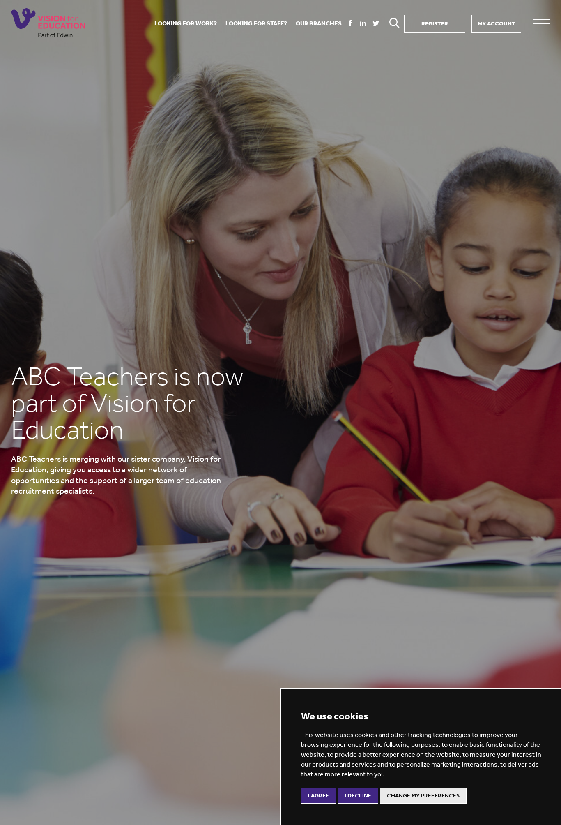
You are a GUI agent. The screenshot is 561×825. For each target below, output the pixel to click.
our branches (319, 23)
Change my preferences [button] (423, 795)
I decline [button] (358, 795)
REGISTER (434, 23)
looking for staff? (256, 23)
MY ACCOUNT (496, 23)
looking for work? (185, 23)
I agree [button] (318, 795)
